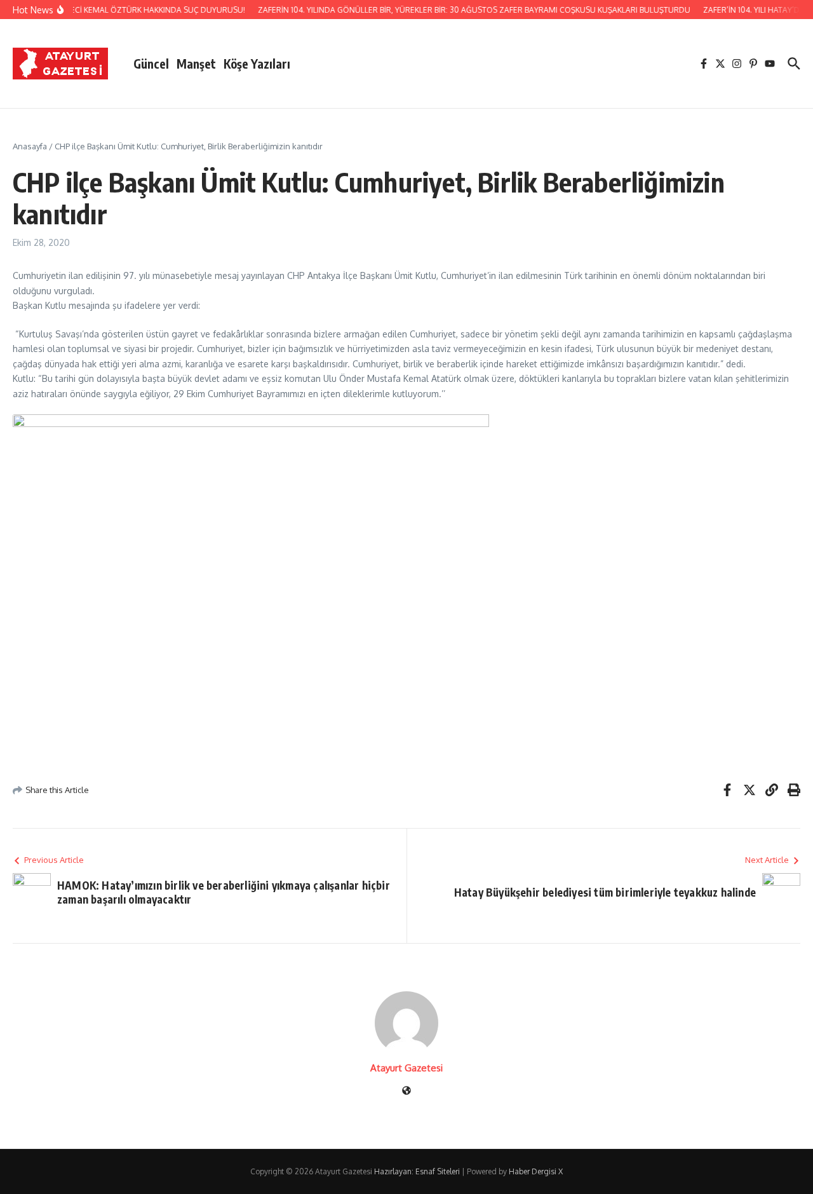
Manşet (196, 63)
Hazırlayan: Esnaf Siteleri (417, 1171)
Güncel (151, 63)
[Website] (406, 1091)
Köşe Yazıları (257, 63)
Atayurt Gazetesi (406, 1068)
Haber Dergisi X (536, 1171)
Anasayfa (30, 146)
